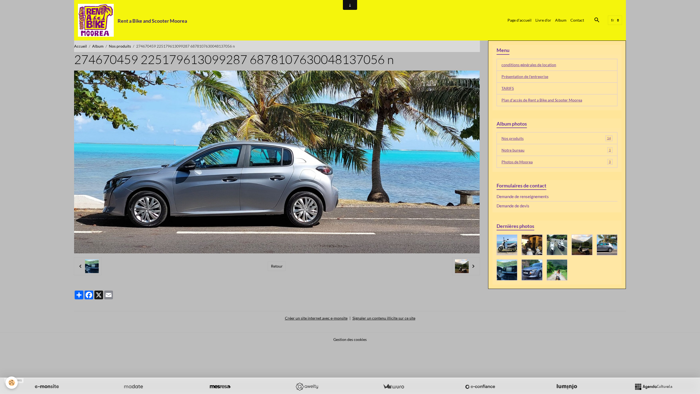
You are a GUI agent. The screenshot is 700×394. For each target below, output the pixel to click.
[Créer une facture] (393, 387)
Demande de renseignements (523, 196)
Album (561, 20)
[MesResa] (220, 387)
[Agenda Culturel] (653, 387)
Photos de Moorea (556, 162)
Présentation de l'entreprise (524, 76)
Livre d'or (543, 20)
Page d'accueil (520, 20)
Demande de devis (513, 205)
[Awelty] (306, 387)
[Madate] (133, 387)
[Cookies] (11, 382)
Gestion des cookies (350, 339)
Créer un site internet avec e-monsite (316, 318)
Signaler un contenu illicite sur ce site (383, 318)
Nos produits (120, 46)
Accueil (80, 46)
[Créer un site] (46, 387)
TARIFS (507, 88)
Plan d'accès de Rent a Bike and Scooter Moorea (541, 100)
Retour (277, 266)
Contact (577, 20)
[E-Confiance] (480, 387)
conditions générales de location (528, 64)
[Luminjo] (566, 387)
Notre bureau (556, 150)
